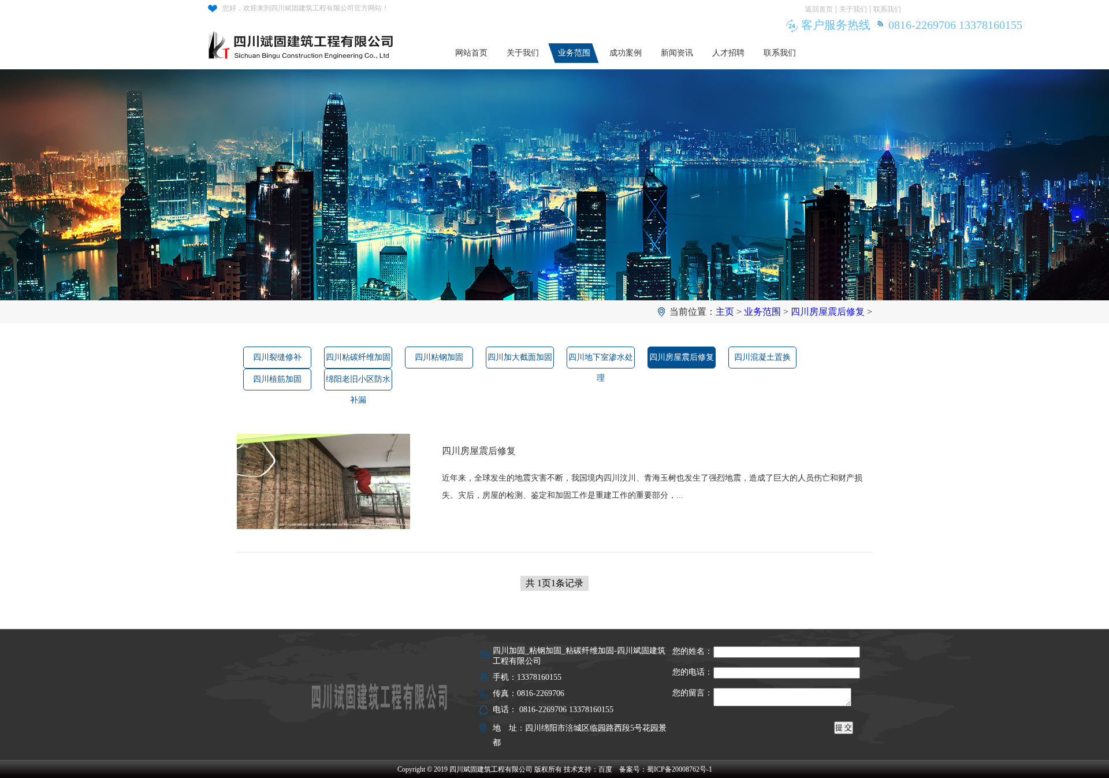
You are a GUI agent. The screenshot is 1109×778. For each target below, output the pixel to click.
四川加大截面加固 (519, 357)
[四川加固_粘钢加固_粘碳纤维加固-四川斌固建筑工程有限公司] (304, 40)
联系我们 (887, 9)
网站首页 (471, 53)
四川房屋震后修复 (828, 312)
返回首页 (819, 9)
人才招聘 (728, 53)
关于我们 (853, 9)
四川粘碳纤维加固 (358, 357)
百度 (605, 769)
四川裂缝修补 (277, 357)
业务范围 (574, 53)
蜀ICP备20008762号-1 (679, 769)
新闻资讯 (677, 53)
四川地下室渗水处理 (600, 360)
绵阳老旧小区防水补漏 (358, 382)
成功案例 (625, 53)
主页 (725, 312)
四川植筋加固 (277, 379)
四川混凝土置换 (762, 357)
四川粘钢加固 (439, 357)
